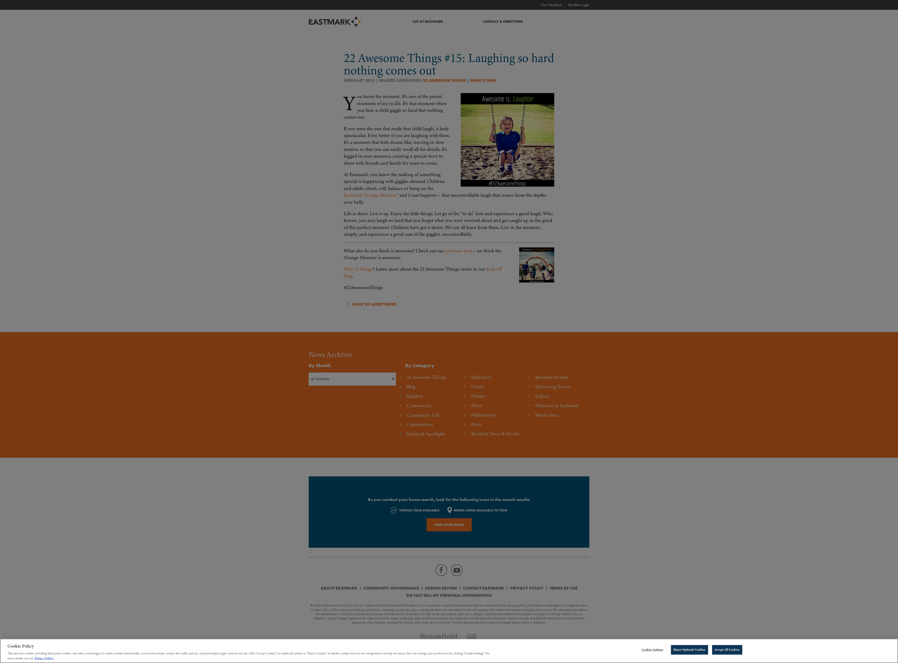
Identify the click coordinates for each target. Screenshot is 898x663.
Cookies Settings (652, 650)
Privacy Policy (44, 658)
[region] (449, 651)
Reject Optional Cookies (690, 650)
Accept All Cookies (727, 650)
